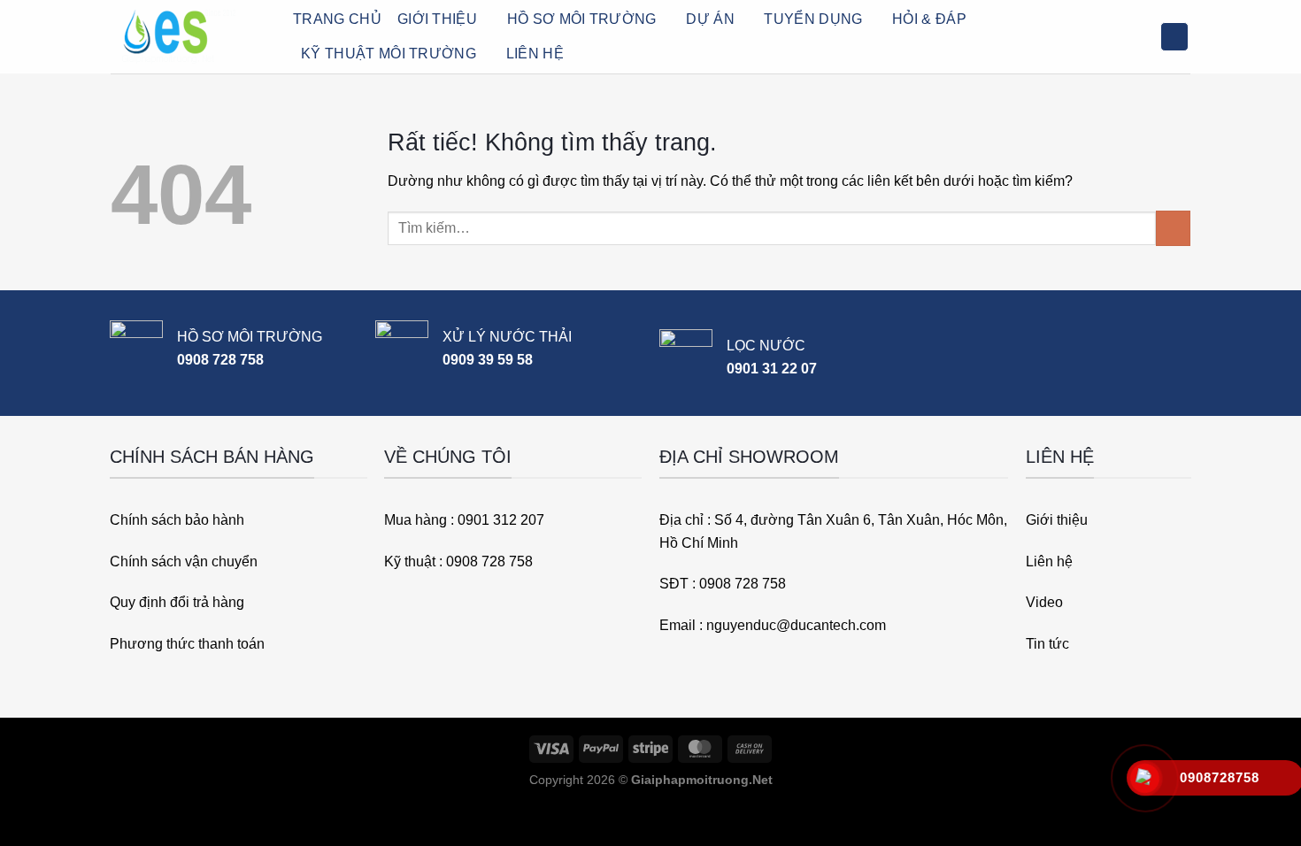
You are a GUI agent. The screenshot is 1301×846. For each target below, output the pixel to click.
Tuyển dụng (813, 19)
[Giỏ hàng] (1174, 36)
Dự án (710, 19)
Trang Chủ (337, 19)
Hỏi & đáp (929, 19)
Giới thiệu (437, 19)
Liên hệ (535, 53)
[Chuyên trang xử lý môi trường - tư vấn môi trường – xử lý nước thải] (188, 36)
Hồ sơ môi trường (582, 19)
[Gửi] (1173, 228)
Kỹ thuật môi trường (388, 53)
